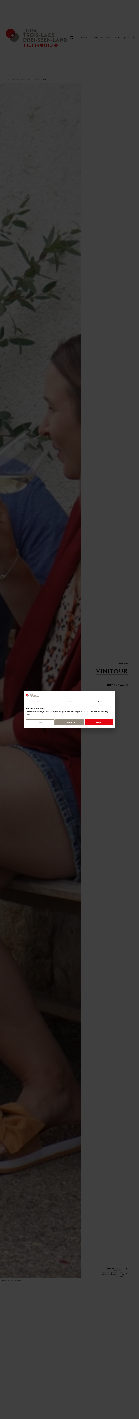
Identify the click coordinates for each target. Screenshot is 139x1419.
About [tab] (100, 702)
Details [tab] (69, 702)
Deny (40, 722)
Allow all (99, 722)
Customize (68, 722)
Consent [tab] (39, 702)
